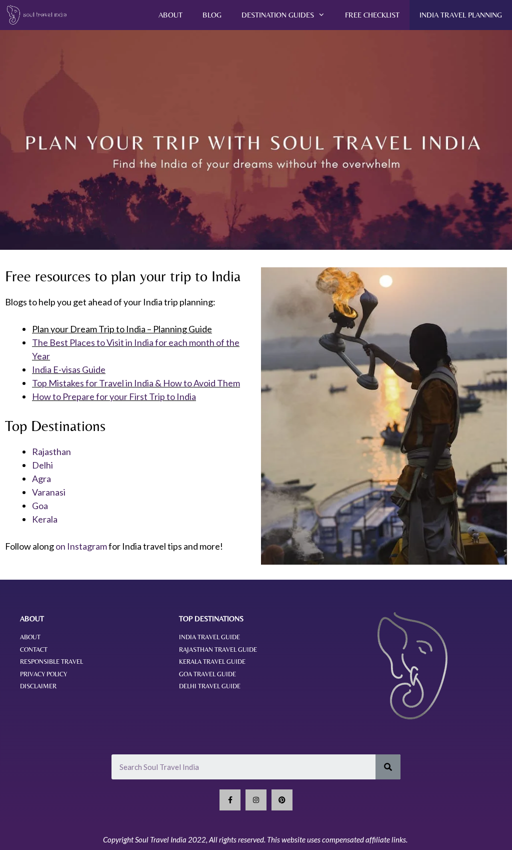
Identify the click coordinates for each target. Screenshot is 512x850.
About (170, 15)
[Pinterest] (282, 799)
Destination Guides (278, 15)
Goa (40, 505)
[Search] (388, 766)
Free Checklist (372, 15)
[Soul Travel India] (40, 15)
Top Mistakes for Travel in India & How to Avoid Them (136, 382)
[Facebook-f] (230, 799)
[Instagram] (256, 799)
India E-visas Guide (69, 369)
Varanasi (49, 492)
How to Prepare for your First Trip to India (114, 396)
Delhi (42, 465)
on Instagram (81, 546)
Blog (212, 15)
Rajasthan (51, 451)
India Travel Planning (461, 15)
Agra (41, 478)
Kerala (45, 519)
